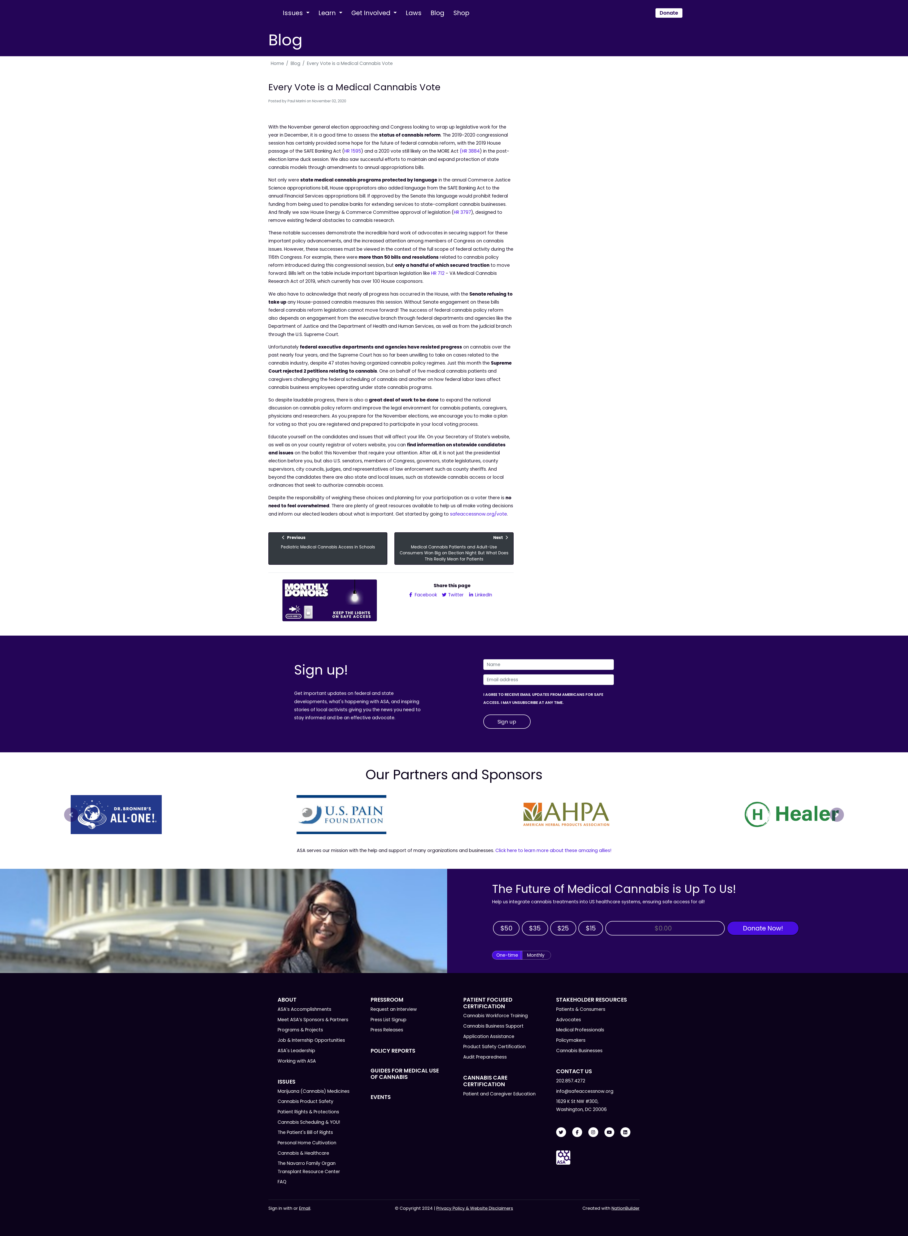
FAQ (282, 1182)
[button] (71, 814)
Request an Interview (394, 1009)
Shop (461, 13)
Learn (328, 13)
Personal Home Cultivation (307, 1143)
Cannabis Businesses (579, 1050)
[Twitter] (561, 1132)
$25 (563, 928)
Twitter (455, 595)
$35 (535, 928)
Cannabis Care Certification (485, 1081)
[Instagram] (593, 1132)
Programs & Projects (300, 1030)
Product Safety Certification (494, 1046)
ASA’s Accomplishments (304, 1009)
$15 (591, 928)
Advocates (568, 1019)
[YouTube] (609, 1132)
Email (304, 1208)
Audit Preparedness (485, 1057)
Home (277, 63)
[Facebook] (577, 1132)
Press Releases (387, 1030)
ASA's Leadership (296, 1050)
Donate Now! (763, 928)
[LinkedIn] (625, 1132)
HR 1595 (352, 151)
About (287, 999)
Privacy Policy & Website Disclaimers (474, 1208)
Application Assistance (488, 1036)
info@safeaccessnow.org (584, 1091)
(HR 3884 (470, 151)
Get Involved (371, 13)
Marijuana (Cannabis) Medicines (313, 1091)
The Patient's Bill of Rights (305, 1132)
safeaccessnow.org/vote (478, 514)
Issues (294, 13)
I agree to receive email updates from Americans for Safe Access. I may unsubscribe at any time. (543, 698)
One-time (507, 955)
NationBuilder (625, 1208)
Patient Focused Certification (487, 1003)
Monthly (536, 955)
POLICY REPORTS (393, 1051)
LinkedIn (483, 595)
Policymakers (570, 1040)
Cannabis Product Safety (305, 1101)
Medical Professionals (580, 1030)
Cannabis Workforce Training (495, 1015)
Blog (437, 13)
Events (381, 1097)
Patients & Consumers (580, 1009)
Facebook (425, 595)
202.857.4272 (570, 1081)
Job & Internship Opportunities (311, 1040)
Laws (414, 13)
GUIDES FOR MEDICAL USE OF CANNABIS (405, 1074)
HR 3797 (462, 212)
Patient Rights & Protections (308, 1112)
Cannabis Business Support (493, 1026)
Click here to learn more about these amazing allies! (553, 850)
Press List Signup (388, 1019)
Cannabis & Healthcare (303, 1153)
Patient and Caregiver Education (499, 1094)
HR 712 (438, 273)
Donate (669, 12)
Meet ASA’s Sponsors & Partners (313, 1019)
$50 (506, 928)
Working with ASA (297, 1061)
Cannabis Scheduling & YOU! (309, 1122)
